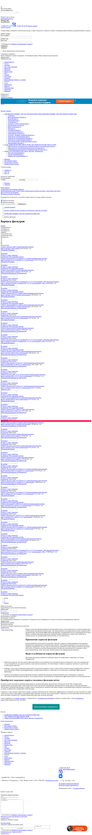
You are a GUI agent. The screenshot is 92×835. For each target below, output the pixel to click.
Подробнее (4, 253)
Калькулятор (8, 84)
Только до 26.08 (22, 101)
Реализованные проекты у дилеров (15, 80)
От (1, 180)
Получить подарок (65, 101)
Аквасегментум (9, 62)
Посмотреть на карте (52, 780)
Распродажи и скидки (11, 162)
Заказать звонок (32, 26)
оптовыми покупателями (45, 698)
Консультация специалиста (46, 707)
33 (10, 170)
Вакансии (7, 68)
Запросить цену (17, 832)
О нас (6, 83)
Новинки (7, 159)
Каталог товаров (6, 111)
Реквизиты (7, 89)
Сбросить (7, 184)
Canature (6, 170)
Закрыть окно (5, 57)
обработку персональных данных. (21, 44)
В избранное (4, 257)
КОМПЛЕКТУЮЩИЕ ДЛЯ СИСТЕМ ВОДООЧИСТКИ (22, 715)
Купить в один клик (20, 816)
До (20, 180)
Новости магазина (8, 200)
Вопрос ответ (8, 71)
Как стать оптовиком (10, 67)
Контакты (7, 70)
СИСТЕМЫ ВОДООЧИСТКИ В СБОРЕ (16, 716)
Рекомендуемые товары (11, 164)
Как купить (7, 76)
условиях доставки (19, 698)
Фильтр (3, 226)
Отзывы (6, 75)
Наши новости (5, 187)
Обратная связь (9, 88)
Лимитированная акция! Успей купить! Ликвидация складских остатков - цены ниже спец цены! (30, 191)
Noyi (5, 173)
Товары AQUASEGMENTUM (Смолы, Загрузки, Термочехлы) (23, 718)
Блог (5, 73)
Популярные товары (10, 161)
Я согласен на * (18, 614)
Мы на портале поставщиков (9, 192)
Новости (7, 86)
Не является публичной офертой (69, 783)
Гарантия (7, 78)
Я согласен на (18, 44)
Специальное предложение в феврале (12, 189)
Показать (7, 183)
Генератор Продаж (79, 788)
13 (8, 173)
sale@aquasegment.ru (7, 18)
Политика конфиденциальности (68, 785)
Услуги (6, 63)
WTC (6, 172)
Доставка (7, 65)
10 (8, 172)
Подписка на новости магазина (10, 194)
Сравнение (14, 255)
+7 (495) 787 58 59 (64, 767)
